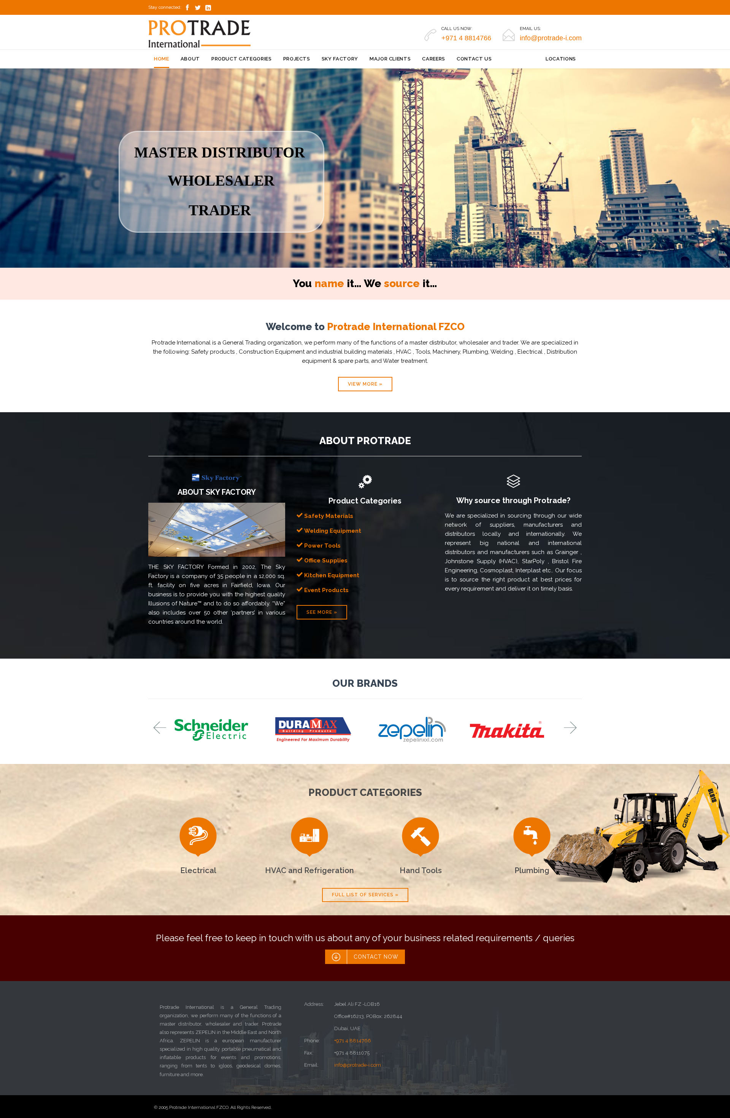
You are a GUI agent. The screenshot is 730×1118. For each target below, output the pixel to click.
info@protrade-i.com (357, 1065)
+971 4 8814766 (352, 1040)
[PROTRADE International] (199, 34)
